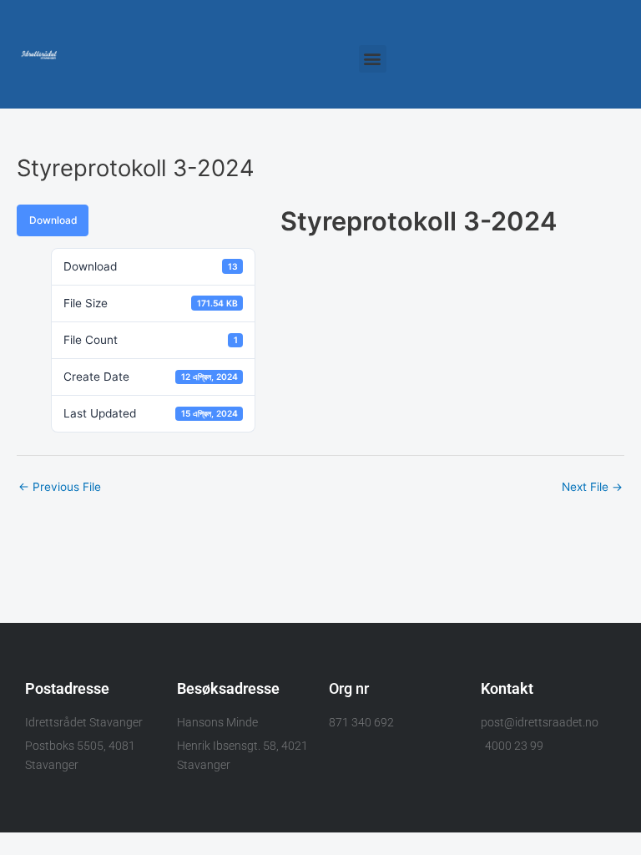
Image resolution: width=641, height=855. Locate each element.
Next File (592, 486)
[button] (372, 59)
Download (53, 220)
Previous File (59, 486)
